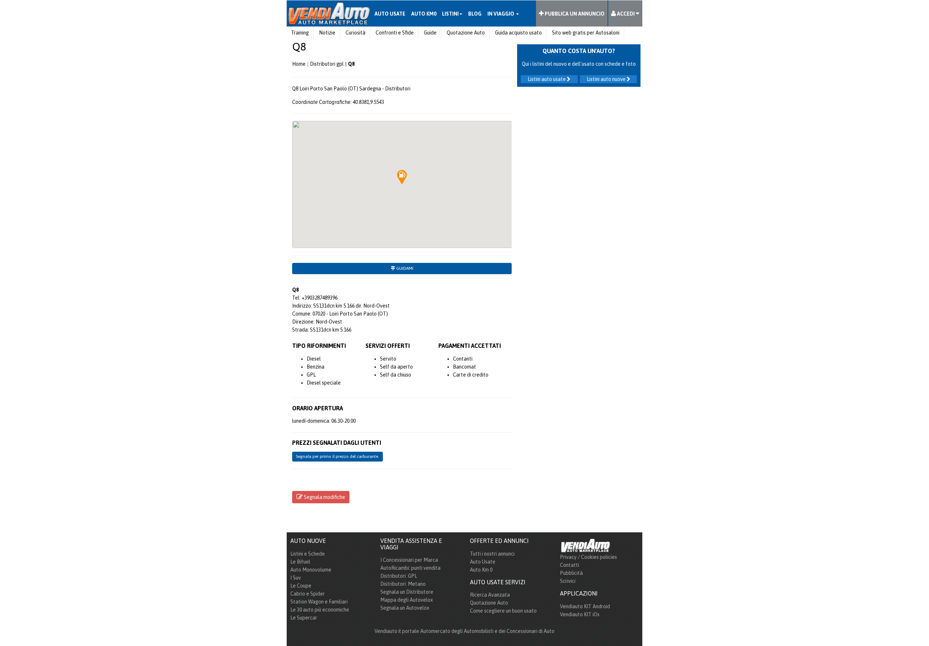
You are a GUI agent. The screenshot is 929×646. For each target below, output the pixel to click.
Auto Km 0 (481, 570)
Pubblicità (571, 573)
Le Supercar (303, 618)
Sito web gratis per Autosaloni (585, 33)
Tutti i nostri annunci (492, 554)
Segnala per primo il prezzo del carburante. (337, 456)
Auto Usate (482, 562)
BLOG (475, 14)
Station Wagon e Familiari (319, 602)
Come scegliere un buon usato (503, 611)
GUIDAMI (404, 268)
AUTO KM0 (423, 14)
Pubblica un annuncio (574, 14)
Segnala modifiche (324, 497)
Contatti (569, 565)
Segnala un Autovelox (404, 608)
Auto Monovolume (310, 570)
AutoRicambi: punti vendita (410, 568)
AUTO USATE (390, 14)
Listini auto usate (547, 79)
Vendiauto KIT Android (585, 606)
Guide (430, 33)
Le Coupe (300, 586)
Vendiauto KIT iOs (579, 614)
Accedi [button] (626, 14)
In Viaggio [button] (501, 14)
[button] (402, 177)
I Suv (295, 578)
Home (299, 64)
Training (300, 33)
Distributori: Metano (403, 584)
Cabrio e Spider (307, 594)
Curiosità (355, 33)
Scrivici (568, 581)
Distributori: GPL (398, 576)
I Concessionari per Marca (409, 560)
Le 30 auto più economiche (319, 610)
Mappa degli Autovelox (406, 600)
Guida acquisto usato (518, 33)
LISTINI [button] (450, 14)
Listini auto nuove (607, 79)
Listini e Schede (307, 554)
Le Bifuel (300, 562)
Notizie (327, 33)
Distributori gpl (327, 64)
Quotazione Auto (466, 33)
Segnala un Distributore (406, 592)
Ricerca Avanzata (490, 595)
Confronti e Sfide (395, 33)
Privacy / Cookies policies (588, 557)
